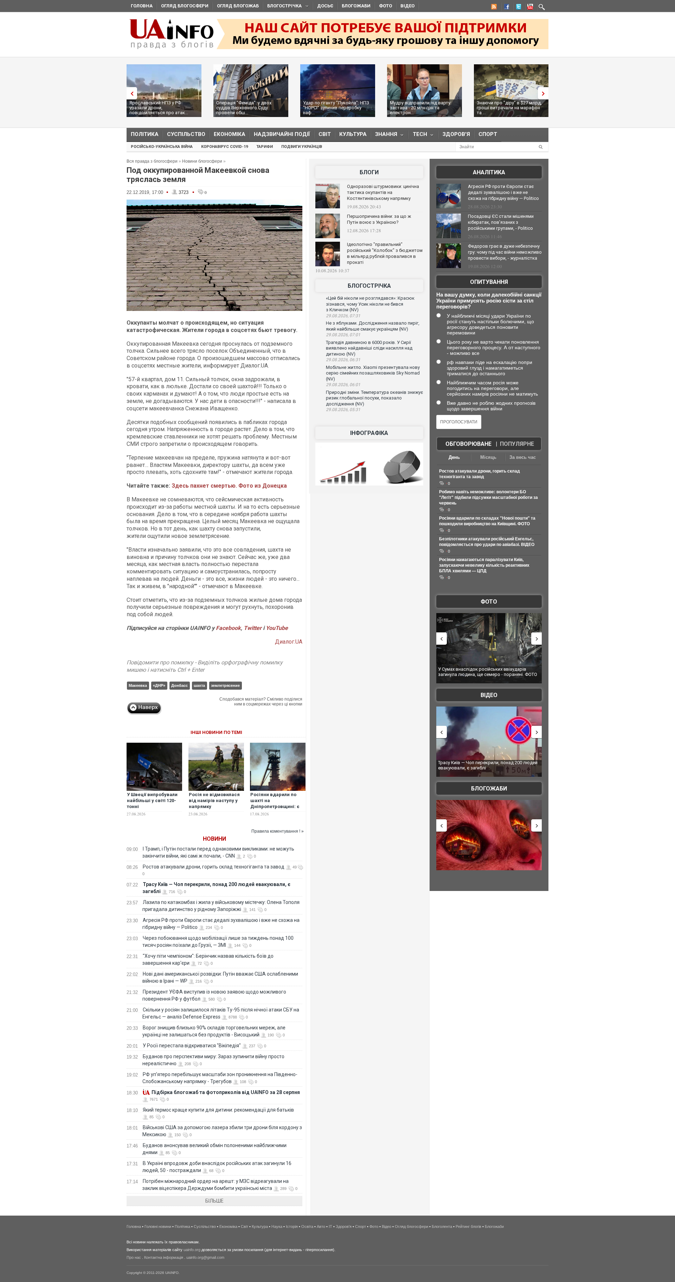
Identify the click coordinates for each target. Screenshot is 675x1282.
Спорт (487, 134)
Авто (321, 1226)
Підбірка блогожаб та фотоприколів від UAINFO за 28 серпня (226, 1092)
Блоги (369, 172)
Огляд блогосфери (184, 5)
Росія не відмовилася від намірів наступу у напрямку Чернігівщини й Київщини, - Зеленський (214, 809)
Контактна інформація (163, 1257)
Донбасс (179, 685)
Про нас (134, 1257)
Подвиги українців (301, 146)
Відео (407, 5)
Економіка (229, 134)
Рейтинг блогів (468, 1226)
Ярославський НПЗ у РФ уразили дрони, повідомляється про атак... (158, 107)
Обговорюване (468, 444)
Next (545, 93)
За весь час (522, 457)
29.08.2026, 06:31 (343, 359)
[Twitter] (517, 8)
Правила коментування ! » (277, 831)
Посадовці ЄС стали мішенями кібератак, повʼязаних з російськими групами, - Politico (501, 222)
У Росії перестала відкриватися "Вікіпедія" (192, 1045)
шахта (199, 685)
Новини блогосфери (202, 161)
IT (330, 1226)
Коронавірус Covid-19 (224, 146)
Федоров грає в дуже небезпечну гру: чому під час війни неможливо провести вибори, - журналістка (505, 252)
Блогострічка (282, 7)
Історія (292, 1226)
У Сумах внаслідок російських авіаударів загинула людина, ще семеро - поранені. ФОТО (487, 671)
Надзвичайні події (282, 134)
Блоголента (442, 1226)
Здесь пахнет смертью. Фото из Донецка (229, 485)
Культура (353, 134)
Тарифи (264, 146)
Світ (325, 134)
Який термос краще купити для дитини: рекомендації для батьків (218, 1110)
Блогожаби (356, 5)
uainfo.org (192, 1250)
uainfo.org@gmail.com (205, 1257)
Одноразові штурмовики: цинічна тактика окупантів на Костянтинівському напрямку (383, 192)
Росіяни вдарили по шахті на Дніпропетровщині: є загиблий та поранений (277, 803)
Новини (214, 838)
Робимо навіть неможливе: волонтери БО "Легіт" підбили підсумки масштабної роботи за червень (488, 497)
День (454, 457)
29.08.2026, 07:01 (343, 334)
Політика (145, 134)
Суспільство (186, 134)
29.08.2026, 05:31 (343, 409)
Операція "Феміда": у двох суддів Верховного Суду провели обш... (243, 107)
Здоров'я (456, 134)
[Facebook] (505, 8)
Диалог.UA (288, 641)
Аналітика (489, 172)
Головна (142, 5)
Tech (418, 136)
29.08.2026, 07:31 (343, 315)
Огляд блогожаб (238, 5)
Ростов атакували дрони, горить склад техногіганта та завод (213, 867)
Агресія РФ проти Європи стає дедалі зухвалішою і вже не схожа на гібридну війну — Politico (503, 192)
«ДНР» (159, 685)
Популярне (517, 444)
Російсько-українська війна (162, 146)
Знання (384, 136)
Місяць (488, 457)
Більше (214, 1201)
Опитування (489, 282)
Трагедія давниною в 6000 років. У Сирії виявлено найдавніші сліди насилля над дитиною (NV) (369, 348)
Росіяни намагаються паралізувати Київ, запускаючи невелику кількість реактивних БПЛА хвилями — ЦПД (484, 565)
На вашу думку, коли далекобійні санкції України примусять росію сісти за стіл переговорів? (488, 301)
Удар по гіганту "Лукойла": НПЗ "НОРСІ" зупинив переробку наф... (336, 107)
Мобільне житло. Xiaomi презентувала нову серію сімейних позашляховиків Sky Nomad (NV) (373, 373)
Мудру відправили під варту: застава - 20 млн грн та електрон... (420, 107)
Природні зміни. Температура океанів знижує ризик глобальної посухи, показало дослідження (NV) (374, 398)
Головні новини (157, 1226)
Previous (130, 93)
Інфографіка (369, 433)
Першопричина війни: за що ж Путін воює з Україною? (379, 219)
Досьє (325, 5)
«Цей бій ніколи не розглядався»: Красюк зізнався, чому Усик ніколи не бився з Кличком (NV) (370, 303)
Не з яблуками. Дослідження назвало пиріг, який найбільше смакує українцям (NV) (372, 326)
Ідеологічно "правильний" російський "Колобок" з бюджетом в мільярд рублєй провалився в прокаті (385, 253)
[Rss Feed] (493, 8)
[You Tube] (529, 8)
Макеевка (138, 685)
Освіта (307, 1226)
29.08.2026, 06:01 (343, 384)
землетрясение (225, 685)
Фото (385, 5)
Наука (276, 1226)
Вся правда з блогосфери (152, 161)
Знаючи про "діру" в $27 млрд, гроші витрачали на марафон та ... (509, 107)
